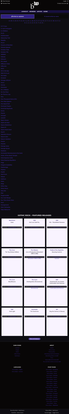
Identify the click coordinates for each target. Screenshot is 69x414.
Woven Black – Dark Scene (51, 410)
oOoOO (3, 118)
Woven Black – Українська (52, 405)
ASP (57, 279)
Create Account (62, 3)
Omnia (3, 85)
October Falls (5, 49)
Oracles (3, 143)
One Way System (6, 101)
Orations (3, 151)
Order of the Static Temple (9, 155)
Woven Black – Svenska (51, 401)
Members (32, 11)
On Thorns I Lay (5, 94)
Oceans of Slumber (7, 45)
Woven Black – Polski (52, 391)
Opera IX (3, 127)
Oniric (3, 111)
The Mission (34, 250)
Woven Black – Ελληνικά (51, 375)
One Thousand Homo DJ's (9, 99)
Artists (39, 11)
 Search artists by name (51, 16)
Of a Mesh (4, 61)
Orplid (3, 172)
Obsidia (3, 40)
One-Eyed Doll (5, 104)
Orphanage (4, 167)
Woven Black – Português (52, 393)
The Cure (12, 250)
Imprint (51, 347)
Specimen (12, 220)
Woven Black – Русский (51, 397)
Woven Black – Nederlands (52, 387)
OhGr (2, 68)
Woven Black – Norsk (52, 389)
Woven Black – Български (52, 369)
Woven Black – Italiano (52, 385)
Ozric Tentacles (5, 207)
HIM (34, 220)
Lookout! (24, 11)
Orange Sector (5, 148)
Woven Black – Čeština (51, 371)
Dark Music (17, 355)
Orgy (2, 162)
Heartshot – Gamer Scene (17, 412)
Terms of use (52, 349)
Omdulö (3, 78)
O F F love (4, 26)
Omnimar (4, 87)
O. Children (4, 31)
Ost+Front (4, 174)
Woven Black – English (17, 369)
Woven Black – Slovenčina (52, 399)
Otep (2, 183)
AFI (57, 309)
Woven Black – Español (51, 377)
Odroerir (3, 59)
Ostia (2, 181)
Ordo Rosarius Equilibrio (8, 160)
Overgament (5, 205)
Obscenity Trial (5, 38)
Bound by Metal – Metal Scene (17, 410)
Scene (46, 11)
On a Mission (5, 89)
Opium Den (4, 136)
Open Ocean (5, 120)
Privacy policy (52, 351)
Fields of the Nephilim (57, 250)
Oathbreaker (5, 35)
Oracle (3, 141)
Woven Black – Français (51, 381)
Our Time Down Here (7, 200)
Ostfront (3, 179)
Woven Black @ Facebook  (51, 359)
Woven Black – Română (51, 395)
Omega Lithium (6, 80)
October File (4, 52)
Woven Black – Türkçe (52, 403)
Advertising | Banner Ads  (51, 355)
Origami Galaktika (6, 165)
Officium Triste (5, 64)
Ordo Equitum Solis (7, 158)
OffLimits (3, 66)
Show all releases (34, 339)
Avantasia (34, 309)
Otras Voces (4, 188)
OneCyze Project (6, 106)
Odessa (3, 57)
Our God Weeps (6, 198)
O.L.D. (2, 33)
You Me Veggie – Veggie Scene (52, 412)
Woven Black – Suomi (52, 379)
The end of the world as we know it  (52, 361)
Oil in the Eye (5, 71)
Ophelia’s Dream (6, 134)
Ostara (3, 176)
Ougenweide (5, 195)
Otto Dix (3, 191)
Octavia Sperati (5, 47)
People (17, 349)
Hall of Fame (17, 353)
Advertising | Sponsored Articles (51, 353)
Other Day (4, 186)
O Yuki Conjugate (6, 28)
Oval (2, 202)
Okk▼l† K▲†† (5, 73)
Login (65, 1)
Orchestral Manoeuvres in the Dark (11, 153)
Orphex (3, 169)
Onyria (3, 113)
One (2, 96)
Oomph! (3, 115)
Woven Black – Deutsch (17, 371)
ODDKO (3, 54)
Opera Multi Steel (6, 129)
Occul (2, 42)
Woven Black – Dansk (52, 373)
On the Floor (5, 92)
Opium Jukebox (6, 139)
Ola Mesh (4, 75)
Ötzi (2, 193)
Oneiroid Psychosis (6, 108)
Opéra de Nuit (5, 122)
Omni (2, 82)
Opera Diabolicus (6, 125)
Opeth (3, 132)
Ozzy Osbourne (5, 209)
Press (51, 357)
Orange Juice (5, 146)
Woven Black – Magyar (52, 383)
